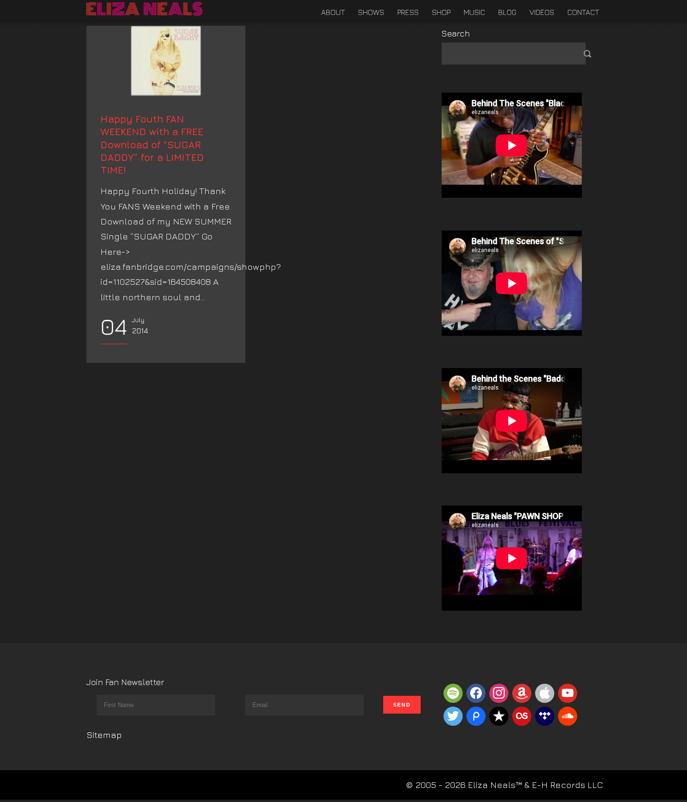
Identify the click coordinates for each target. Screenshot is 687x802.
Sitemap (104, 735)
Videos (542, 12)
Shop (441, 12)
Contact (583, 12)
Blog (507, 12)
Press (408, 12)
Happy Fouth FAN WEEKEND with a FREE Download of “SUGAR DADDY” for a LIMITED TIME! (152, 144)
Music (474, 12)
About (333, 12)
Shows (371, 12)
